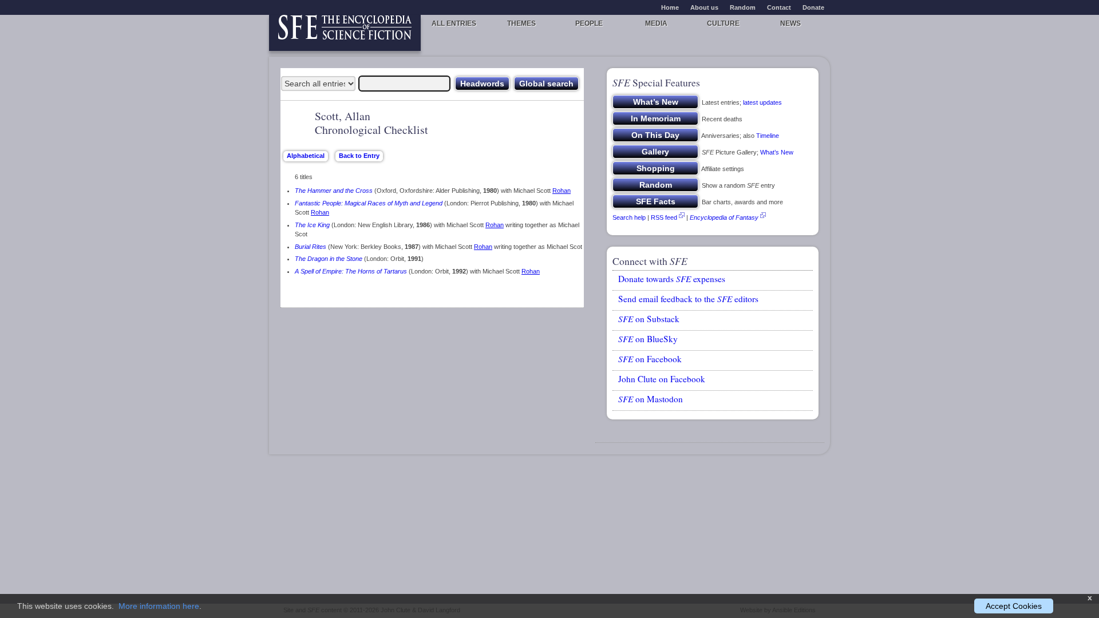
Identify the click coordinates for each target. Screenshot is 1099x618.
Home (670, 7)
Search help (629, 217)
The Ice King (312, 224)
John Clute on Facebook (661, 379)
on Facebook (650, 359)
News (790, 23)
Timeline (767, 135)
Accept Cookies (1014, 606)
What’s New (776, 152)
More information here (158, 606)
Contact (779, 7)
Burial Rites (310, 246)
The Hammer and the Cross (334, 190)
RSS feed (664, 217)
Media (656, 23)
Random (743, 7)
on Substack (648, 318)
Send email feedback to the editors (688, 298)
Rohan (561, 190)
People (589, 23)
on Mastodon (650, 399)
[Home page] (345, 33)
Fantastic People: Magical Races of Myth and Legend (368, 203)
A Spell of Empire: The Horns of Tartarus (351, 271)
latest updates (762, 102)
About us (704, 7)
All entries (454, 23)
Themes (521, 23)
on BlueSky (648, 338)
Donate (813, 7)
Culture (723, 23)
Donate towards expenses (671, 278)
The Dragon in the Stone (328, 258)
